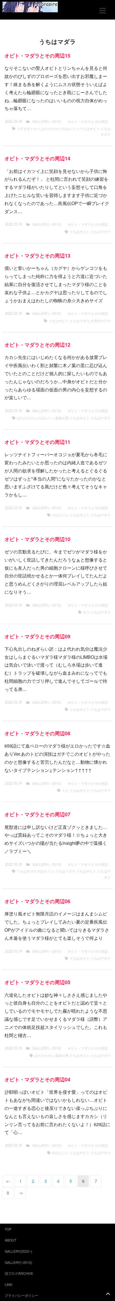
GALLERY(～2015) (46, 121)
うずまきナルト (28, 128)
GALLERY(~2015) (18, 1262)
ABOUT (10, 1240)
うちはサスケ (27, 871)
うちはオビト (90, 128)
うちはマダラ (100, 231)
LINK (8, 1284)
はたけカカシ (51, 128)
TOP (8, 1229)
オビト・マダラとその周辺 (88, 121)
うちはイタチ (65, 871)
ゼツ (86, 612)
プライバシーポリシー (21, 1295)
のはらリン (70, 128)
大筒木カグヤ (100, 320)
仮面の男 (62, 417)
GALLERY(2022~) (18, 1251)
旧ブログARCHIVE (19, 1273)
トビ (65, 790)
